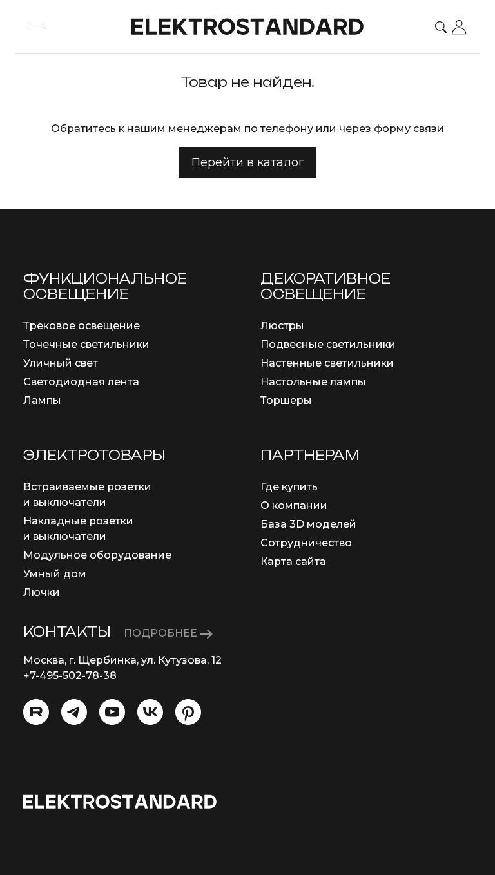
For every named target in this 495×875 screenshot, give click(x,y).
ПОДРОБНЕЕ (162, 633)
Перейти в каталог (247, 162)
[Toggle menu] (36, 27)
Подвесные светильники (328, 344)
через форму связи (391, 128)
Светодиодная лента (81, 382)
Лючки (41, 592)
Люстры (282, 326)
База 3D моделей (308, 524)
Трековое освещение (81, 326)
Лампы (42, 400)
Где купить (289, 487)
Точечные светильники (86, 344)
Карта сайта (293, 561)
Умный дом (54, 574)
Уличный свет (60, 363)
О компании (293, 505)
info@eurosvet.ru (68, 691)
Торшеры (286, 400)
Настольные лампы (313, 382)
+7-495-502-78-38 (70, 675)
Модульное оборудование (97, 555)
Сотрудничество (306, 543)
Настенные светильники (327, 363)
